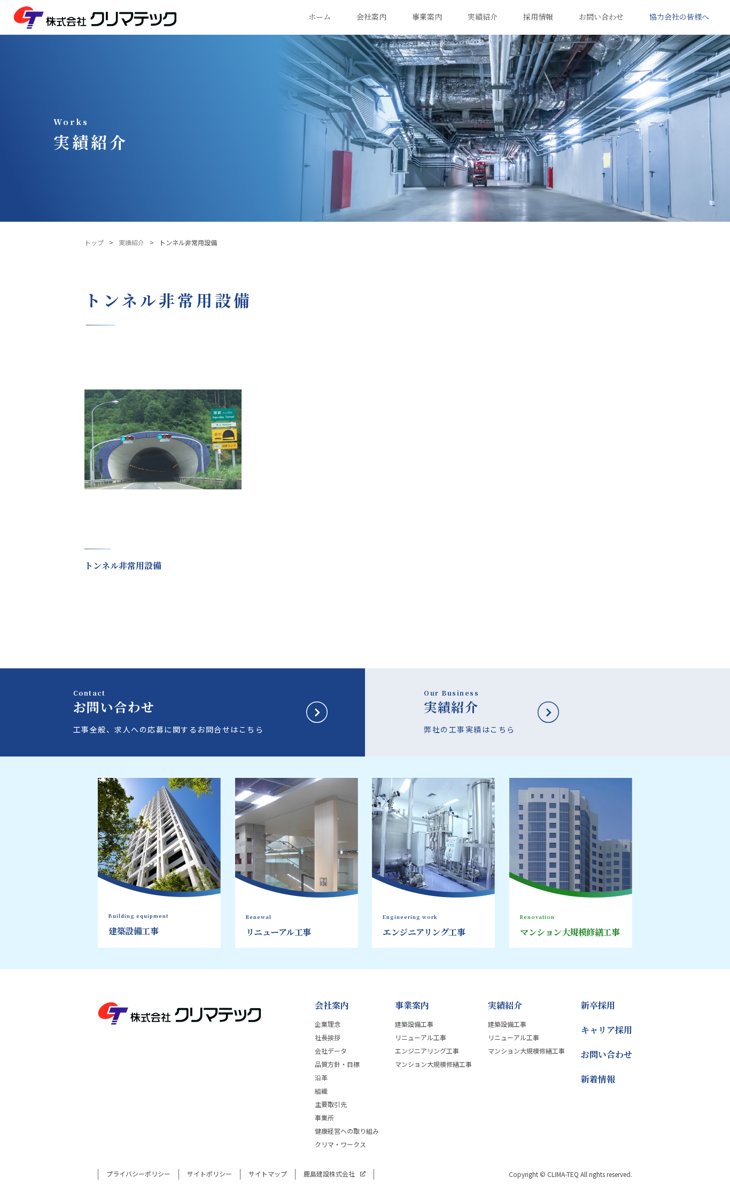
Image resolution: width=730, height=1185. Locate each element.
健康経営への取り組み (347, 1131)
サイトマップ (267, 1174)
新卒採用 (598, 1005)
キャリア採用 (606, 1030)
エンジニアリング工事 (427, 1051)
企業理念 (327, 1024)
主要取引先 (331, 1104)
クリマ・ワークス (340, 1144)
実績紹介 (131, 242)
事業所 (324, 1117)
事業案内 (412, 1005)
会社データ (331, 1051)
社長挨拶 (327, 1037)
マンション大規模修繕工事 (433, 1064)
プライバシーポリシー (138, 1174)
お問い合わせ (606, 1054)
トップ (94, 242)
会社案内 (332, 1005)
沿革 (321, 1077)
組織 (321, 1091)
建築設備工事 (414, 1024)
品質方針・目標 (337, 1064)
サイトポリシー (209, 1174)
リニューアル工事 (420, 1037)
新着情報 (598, 1079)
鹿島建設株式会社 (329, 1174)
